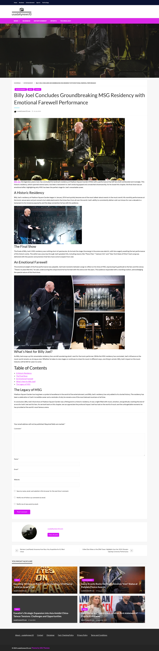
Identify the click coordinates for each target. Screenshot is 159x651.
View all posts (53, 535)
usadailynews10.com (24, 111)
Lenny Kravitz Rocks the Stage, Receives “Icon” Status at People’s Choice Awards (109, 585)
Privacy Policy (82, 635)
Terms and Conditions (99, 635)
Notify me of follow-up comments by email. (31, 497)
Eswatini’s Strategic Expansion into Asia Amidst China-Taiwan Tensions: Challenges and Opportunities (41, 615)
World (37, 89)
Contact (40, 635)
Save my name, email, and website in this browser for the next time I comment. (43, 491)
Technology (45, 2)
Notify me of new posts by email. (27, 504)
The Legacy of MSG (23, 384)
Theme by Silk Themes (40, 648)
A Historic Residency (24, 373)
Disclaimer (51, 635)
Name (16, 459)
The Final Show (21, 376)
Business (21, 2)
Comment (18, 428)
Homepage (17, 83)
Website (17, 479)
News (15, 2)
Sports (38, 2)
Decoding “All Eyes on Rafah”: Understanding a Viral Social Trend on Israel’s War (43, 585)
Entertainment (30, 2)
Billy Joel (17, 182)
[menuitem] (16, 21)
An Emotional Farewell (24, 379)
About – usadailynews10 (24, 635)
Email (16, 469)
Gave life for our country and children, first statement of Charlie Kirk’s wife (109, 615)
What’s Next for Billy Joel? (26, 381)
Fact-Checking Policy (66, 635)
